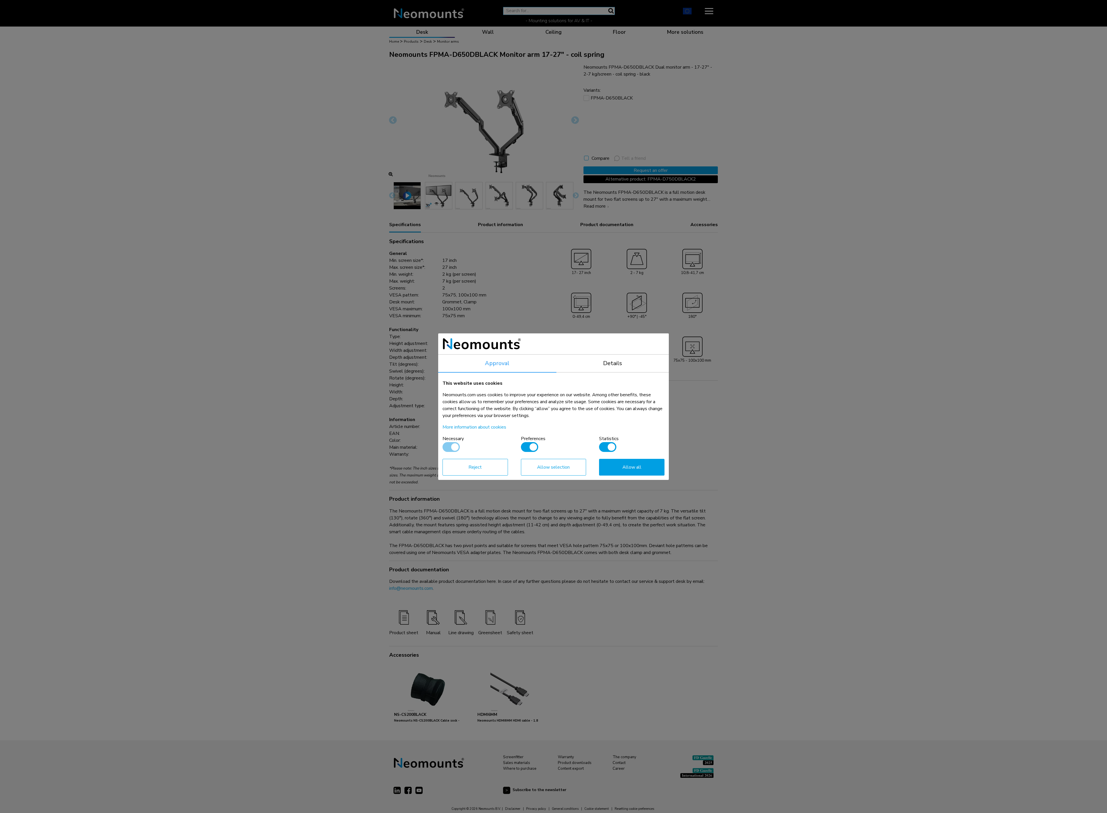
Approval (497, 363)
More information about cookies (474, 427)
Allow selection (553, 467)
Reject (475, 467)
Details (612, 363)
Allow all (631, 467)
